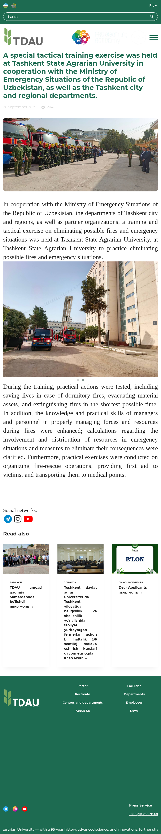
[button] (77, 380)
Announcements (131, 582)
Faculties (134, 686)
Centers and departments (83, 702)
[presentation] (6, 323)
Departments (134, 694)
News (134, 711)
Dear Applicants (133, 588)
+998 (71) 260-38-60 (143, 814)
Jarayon (16, 582)
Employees (134, 702)
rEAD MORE (21, 607)
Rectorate (82, 694)
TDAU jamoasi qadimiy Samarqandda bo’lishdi (26, 595)
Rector (83, 686)
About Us (83, 711)
